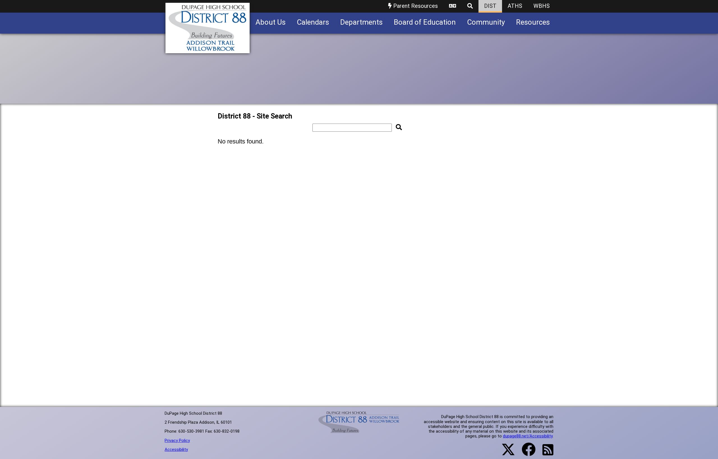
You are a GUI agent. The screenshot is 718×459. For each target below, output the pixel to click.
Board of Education (425, 22)
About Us (271, 22)
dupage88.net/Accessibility (528, 436)
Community (486, 22)
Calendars (313, 22)
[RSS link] (545, 453)
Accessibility (176, 449)
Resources (533, 22)
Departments (361, 22)
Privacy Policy (177, 440)
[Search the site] (470, 6)
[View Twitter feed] (505, 452)
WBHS (541, 6)
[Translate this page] (452, 6)
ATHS (515, 6)
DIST (490, 6)
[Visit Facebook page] (525, 452)
